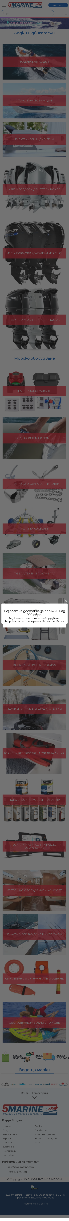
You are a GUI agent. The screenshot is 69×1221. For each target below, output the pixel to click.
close (66, 601)
